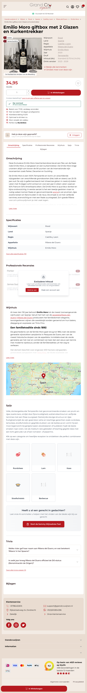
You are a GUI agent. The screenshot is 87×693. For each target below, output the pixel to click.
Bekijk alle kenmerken (56, 67)
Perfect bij (17, 123)
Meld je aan (32, 290)
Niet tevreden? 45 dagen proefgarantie (24, 112)
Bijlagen (43, 149)
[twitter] (23, 625)
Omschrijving (13, 145)
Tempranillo (63, 55)
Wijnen (22, 19)
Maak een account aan (50, 290)
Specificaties (27, 145)
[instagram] (16, 625)
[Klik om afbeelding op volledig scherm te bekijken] (22, 55)
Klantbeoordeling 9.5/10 (18, 115)
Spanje (37, 19)
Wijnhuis (61, 145)
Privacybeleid (78, 682)
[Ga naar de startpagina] (40, 6)
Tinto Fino (41, 353)
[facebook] (9, 625)
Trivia (77, 145)
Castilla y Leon (48, 19)
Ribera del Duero (62, 19)
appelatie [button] (56, 315)
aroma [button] (56, 192)
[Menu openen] (5, 6)
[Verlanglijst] (77, 7)
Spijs (69, 145)
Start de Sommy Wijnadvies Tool (45, 524)
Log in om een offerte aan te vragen (36, 98)
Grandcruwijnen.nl (11, 19)
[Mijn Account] (72, 7)
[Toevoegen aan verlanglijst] (78, 83)
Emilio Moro (75, 19)
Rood (30, 19)
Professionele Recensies (44, 145)
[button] (56, 192)
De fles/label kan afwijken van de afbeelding (20, 74)
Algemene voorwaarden (59, 682)
